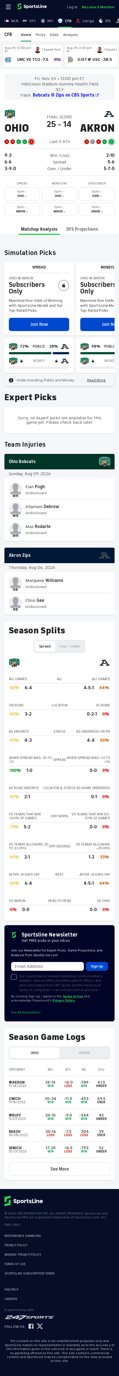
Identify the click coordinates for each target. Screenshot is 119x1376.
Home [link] (26, 34)
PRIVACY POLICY (16, 1245)
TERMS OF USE (14, 1264)
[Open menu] (8, 6)
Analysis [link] (70, 34)
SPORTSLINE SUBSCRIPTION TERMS (29, 1273)
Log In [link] (72, 7)
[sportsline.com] (33, 7)
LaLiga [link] (88, 21)
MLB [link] (14, 21)
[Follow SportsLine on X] (40, 1326)
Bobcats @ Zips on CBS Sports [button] (63, 95)
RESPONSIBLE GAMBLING (22, 1236)
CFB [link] (68, 21)
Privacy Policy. (64, 1000)
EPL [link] (108, 21)
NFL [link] (50, 21)
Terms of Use (73, 996)
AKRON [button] (84, 1052)
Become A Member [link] (98, 7)
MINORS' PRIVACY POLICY (22, 1255)
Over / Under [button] (70, 646)
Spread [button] (45, 646)
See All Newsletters (26, 1012)
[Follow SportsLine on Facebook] (31, 1326)
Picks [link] (40, 34)
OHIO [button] (35, 1052)
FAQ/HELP (11, 1289)
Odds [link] (54, 34)
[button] (39, 324)
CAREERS (10, 1299)
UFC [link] (32, 21)
